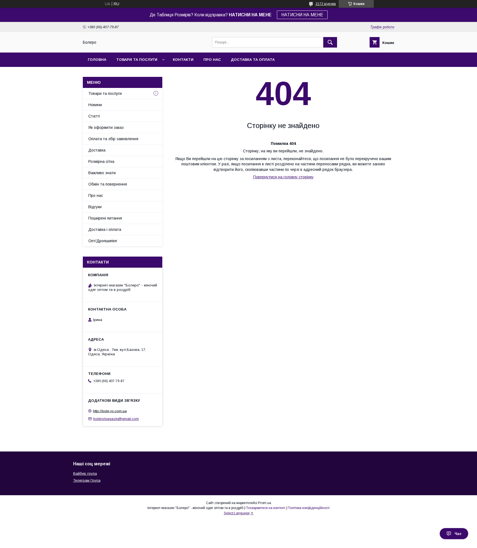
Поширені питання (105, 218)
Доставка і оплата (104, 229)
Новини (95, 105)
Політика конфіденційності (309, 508)
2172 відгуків (326, 4)
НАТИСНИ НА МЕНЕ (302, 14)
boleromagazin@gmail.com (116, 419)
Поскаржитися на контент (265, 508)
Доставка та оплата (253, 60)
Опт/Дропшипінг (102, 241)
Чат (458, 533)
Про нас (212, 60)
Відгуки (95, 207)
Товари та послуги (136, 60)
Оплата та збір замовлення (113, 139)
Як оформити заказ (106, 127)
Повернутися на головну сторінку (283, 177)
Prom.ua (264, 503)
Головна (97, 60)
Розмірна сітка (101, 161)
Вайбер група (85, 473)
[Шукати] (330, 42)
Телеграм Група (86, 480)
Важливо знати (102, 173)
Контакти (183, 60)
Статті (94, 116)
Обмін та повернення (107, 184)
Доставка (96, 150)
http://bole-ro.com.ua (110, 411)
